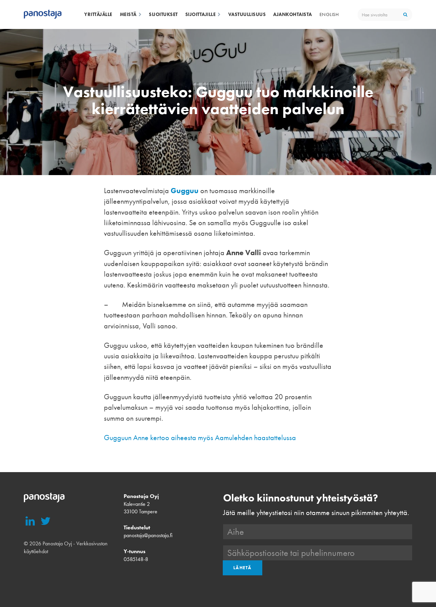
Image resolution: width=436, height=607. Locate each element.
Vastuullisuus (247, 14)
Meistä (128, 14)
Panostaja (43, 15)
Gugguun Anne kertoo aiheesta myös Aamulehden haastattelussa (200, 437)
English (329, 14)
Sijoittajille (200, 14)
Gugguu (185, 191)
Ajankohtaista (292, 14)
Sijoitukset (163, 14)
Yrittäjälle (98, 14)
